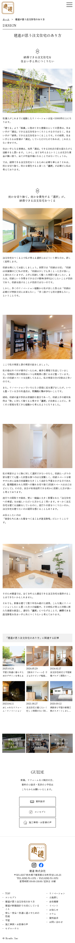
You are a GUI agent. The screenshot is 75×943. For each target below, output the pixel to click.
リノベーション (57, 893)
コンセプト (11, 897)
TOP (7, 893)
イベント (53, 905)
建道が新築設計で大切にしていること (22, 907)
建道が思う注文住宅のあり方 (20, 901)
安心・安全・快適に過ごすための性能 (22, 914)
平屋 (7, 920)
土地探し (53, 897)
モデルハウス (12, 928)
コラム (52, 913)
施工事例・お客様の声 (16, 924)
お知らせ (53, 909)
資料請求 (53, 918)
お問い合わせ (56, 922)
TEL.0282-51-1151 (26, 878)
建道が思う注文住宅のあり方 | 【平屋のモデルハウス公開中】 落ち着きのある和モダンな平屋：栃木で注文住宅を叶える (8, 8)
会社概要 (53, 901)
